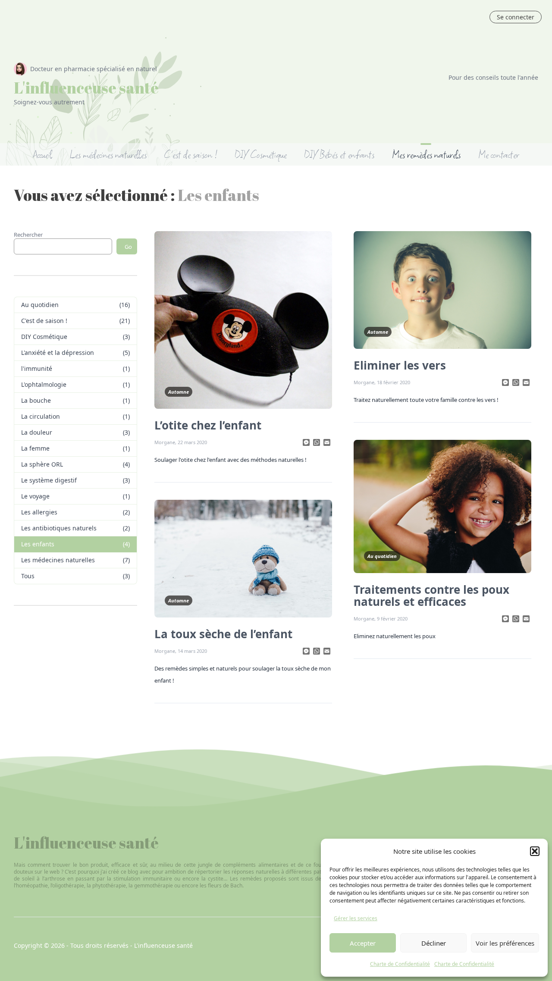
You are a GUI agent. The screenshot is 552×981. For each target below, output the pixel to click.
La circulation (40, 416)
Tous (27, 576)
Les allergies (39, 512)
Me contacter (498, 154)
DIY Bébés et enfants (339, 154)
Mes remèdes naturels (426, 154)
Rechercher (28, 234)
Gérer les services (355, 918)
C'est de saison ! (190, 154)
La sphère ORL (42, 464)
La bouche (36, 400)
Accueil (42, 154)
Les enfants (37, 544)
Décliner (433, 943)
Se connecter (515, 17)
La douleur (36, 432)
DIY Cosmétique (261, 154)
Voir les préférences (505, 943)
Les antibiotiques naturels (59, 528)
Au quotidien (40, 305)
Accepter (363, 943)
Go (128, 247)
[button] (534, 851)
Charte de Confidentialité (400, 964)
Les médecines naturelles (108, 154)
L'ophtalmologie (43, 384)
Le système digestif (49, 480)
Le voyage (35, 496)
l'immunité (36, 368)
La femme (35, 448)
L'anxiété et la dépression (57, 352)
